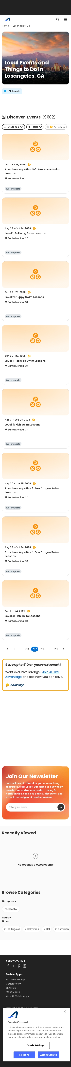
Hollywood (33, 929)
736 (27, 649)
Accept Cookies (48, 1054)
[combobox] (13, 127)
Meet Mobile (13, 992)
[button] (34, 127)
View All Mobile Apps (17, 996)
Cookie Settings (35, 1045)
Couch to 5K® (13, 983)
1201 (56, 649)
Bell (48, 929)
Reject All (24, 1054)
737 (34, 649)
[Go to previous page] (7, 649)
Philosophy (11, 909)
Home (5, 25)
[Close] (65, 1011)
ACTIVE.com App (15, 979)
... (20, 649)
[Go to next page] (63, 649)
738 (42, 649)
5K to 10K (11, 987)
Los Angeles (13, 929)
